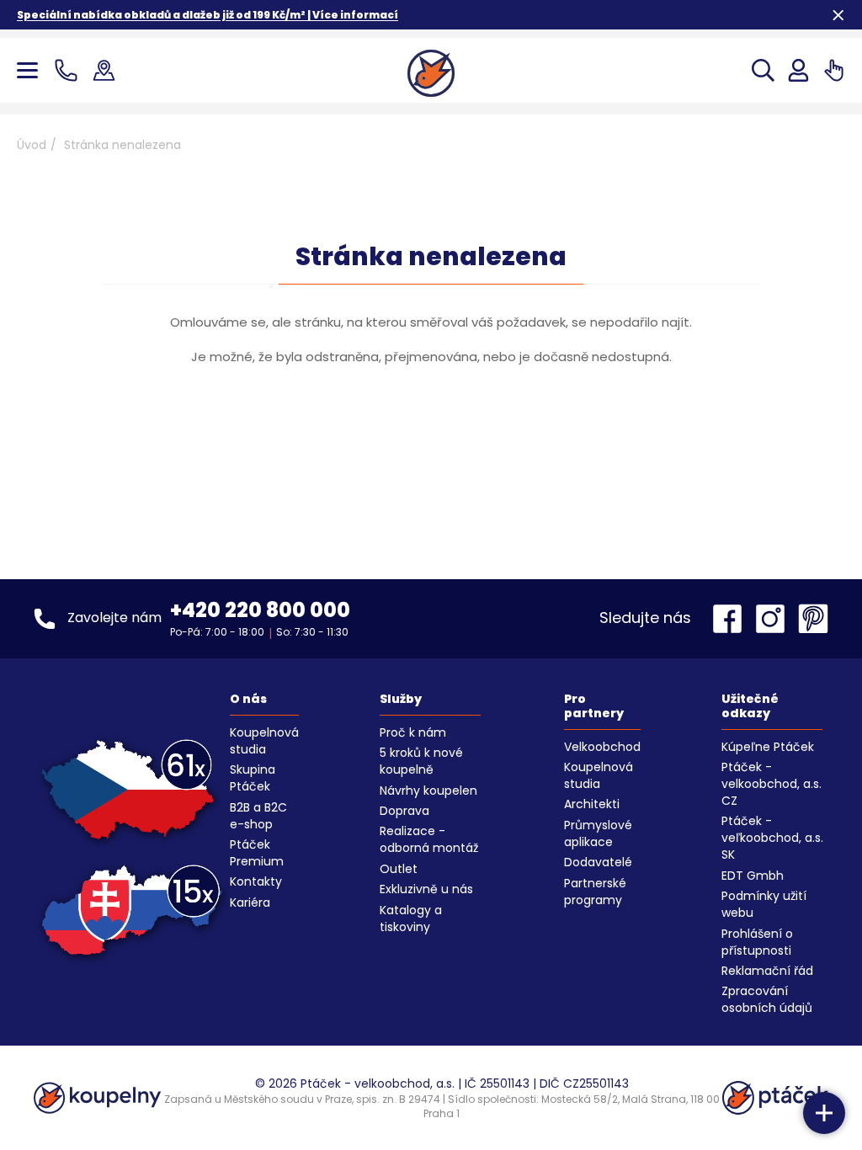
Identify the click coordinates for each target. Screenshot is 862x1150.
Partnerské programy (595, 891)
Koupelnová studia (264, 741)
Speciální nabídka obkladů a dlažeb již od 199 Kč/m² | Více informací (207, 15)
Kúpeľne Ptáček (767, 746)
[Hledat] (763, 70)
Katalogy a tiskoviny (411, 918)
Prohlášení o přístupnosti (757, 942)
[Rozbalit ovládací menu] (824, 1113)
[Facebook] (731, 619)
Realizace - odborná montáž (429, 839)
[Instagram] (774, 619)
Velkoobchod (602, 746)
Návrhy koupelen (428, 790)
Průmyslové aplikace (598, 833)
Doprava (404, 810)
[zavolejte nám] (69, 70)
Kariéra (250, 902)
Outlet (399, 868)
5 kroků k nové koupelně (421, 761)
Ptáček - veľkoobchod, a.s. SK (772, 837)
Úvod (31, 144)
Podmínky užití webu (763, 904)
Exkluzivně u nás (426, 889)
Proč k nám (413, 732)
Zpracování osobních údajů (766, 999)
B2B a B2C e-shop (258, 816)
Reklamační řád (767, 970)
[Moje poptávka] (833, 70)
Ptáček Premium (257, 853)
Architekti (592, 804)
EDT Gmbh (752, 875)
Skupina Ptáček (252, 778)
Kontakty (256, 881)
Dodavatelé (598, 862)
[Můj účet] (798, 70)
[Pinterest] (813, 619)
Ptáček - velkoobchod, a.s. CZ (771, 784)
